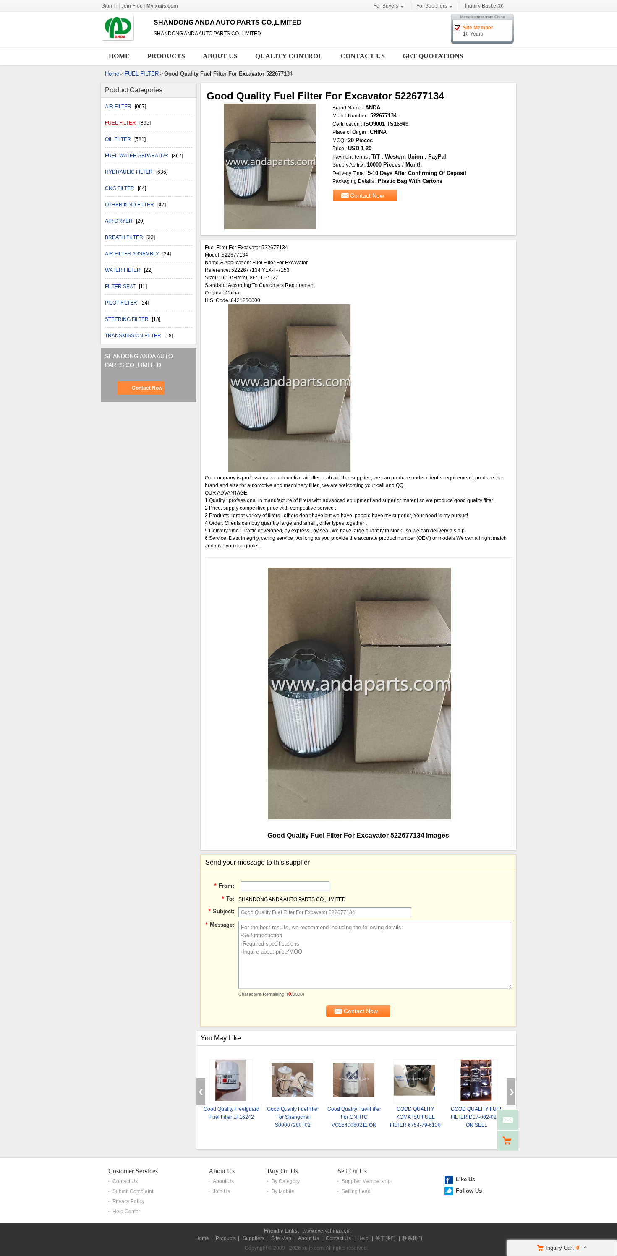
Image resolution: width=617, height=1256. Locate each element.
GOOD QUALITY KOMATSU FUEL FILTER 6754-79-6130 (415, 1117)
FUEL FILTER (142, 73)
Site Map (281, 1238)
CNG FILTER (120, 188)
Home (119, 56)
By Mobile (283, 1191)
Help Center (126, 1211)
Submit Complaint (132, 1191)
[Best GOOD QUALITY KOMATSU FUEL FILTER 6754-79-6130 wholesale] (415, 1081)
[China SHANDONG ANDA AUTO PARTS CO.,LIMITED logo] (124, 41)
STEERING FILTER (127, 319)
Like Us (465, 1179)
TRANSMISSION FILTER (133, 336)
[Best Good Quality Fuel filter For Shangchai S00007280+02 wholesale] (292, 1081)
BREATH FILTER (124, 237)
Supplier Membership (366, 1181)
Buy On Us (282, 1171)
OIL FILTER (118, 139)
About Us (220, 56)
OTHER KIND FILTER (130, 205)
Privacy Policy (128, 1201)
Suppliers (253, 1238)
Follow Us (469, 1191)
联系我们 (412, 1238)
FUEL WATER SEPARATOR (137, 156)
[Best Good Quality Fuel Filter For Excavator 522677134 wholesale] (269, 166)
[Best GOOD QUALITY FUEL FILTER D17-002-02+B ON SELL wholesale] (476, 1081)
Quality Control (289, 56)
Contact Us (362, 56)
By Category (286, 1181)
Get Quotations (433, 56)
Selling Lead (356, 1191)
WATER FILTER (123, 270)
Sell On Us (352, 1171)
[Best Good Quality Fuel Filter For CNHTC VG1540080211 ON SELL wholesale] (353, 1081)
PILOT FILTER (122, 303)
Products (166, 56)
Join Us (221, 1191)
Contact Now (147, 388)
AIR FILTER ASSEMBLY (132, 254)
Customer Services (133, 1171)
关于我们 (385, 1238)
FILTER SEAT (121, 286)
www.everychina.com (327, 1231)
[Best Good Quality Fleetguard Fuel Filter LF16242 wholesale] (231, 1081)
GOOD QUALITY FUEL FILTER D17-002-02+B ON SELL (477, 1117)
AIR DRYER (119, 221)
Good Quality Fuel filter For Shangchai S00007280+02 (293, 1117)
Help (363, 1238)
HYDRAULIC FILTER (129, 172)
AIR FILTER (119, 106)
